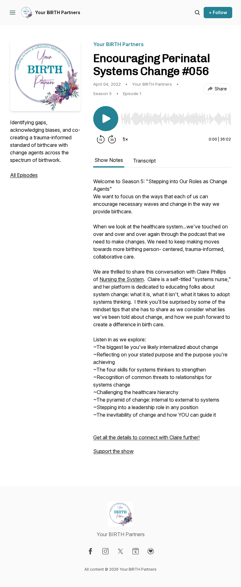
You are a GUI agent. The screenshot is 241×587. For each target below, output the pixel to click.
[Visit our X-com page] (120, 551)
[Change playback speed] (125, 139)
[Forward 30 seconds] (112, 139)
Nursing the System (121, 279)
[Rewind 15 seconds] (100, 139)
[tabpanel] (162, 319)
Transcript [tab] (144, 160)
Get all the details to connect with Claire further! (146, 437)
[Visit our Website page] (135, 551)
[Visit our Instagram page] (105, 551)
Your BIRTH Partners (57, 12)
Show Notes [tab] (108, 160)
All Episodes (24, 175)
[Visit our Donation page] (150, 551)
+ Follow (218, 12)
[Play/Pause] (105, 118)
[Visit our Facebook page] (90, 551)
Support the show (113, 451)
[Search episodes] (197, 12)
